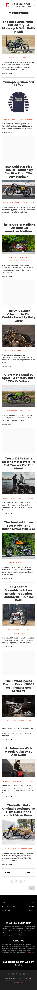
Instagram (30, 914)
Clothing (15, 119)
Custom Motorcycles (12, 203)
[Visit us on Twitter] (17, 973)
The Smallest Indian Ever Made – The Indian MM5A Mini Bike (18, 526)
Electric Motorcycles (11, 498)
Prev (7, 872)
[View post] (18, 44)
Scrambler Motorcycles (19, 261)
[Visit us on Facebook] (12, 881)
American (12, 257)
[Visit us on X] (16, 881)
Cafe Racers (12, 411)
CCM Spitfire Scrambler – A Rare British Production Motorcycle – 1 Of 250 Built (18, 593)
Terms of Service (24, 981)
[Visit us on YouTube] (13, 973)
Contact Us (18, 982)
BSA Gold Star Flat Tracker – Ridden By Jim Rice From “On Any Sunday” (18, 171)
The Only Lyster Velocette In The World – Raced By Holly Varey (18, 315)
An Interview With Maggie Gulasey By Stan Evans (18, 752)
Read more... (31, 953)
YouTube (31, 910)
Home (4, 902)
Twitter (31, 906)
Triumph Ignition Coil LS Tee (18, 83)
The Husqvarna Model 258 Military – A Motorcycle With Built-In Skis (18, 26)
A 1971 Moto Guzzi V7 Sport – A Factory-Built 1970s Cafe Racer (18, 378)
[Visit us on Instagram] (20, 881)
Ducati (28, 720)
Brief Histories (8, 906)
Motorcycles (23, 58)
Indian (11, 563)
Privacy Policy (10, 981)
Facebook (30, 902)
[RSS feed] (3, 5)
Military (12, 58)
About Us (6, 910)
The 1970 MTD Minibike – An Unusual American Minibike (18, 228)
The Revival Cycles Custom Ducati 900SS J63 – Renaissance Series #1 (18, 686)
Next (29, 872)
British (7, 119)
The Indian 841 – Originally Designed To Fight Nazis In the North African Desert (18, 810)
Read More (6, 73)
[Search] (32, 888)
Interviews (16, 781)
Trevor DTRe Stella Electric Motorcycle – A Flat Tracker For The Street (18, 463)
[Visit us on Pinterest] (20, 973)
